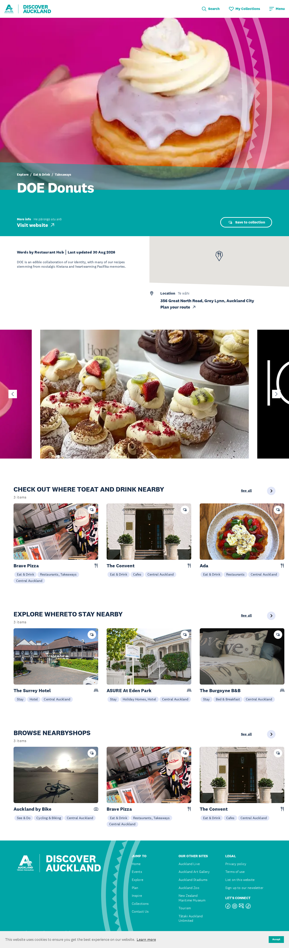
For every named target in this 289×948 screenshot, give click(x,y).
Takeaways (63, 174)
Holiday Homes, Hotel (139, 699)
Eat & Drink (41, 174)
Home (136, 864)
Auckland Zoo (189, 888)
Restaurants (235, 574)
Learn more (146, 939)
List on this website (240, 880)
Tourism (185, 908)
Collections (140, 903)
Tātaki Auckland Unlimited (191, 918)
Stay (20, 699)
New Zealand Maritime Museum (192, 898)
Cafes (137, 574)
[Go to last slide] (12, 394)
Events (137, 871)
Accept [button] (276, 939)
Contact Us (140, 911)
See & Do (23, 818)
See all (246, 490)
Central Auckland (29, 581)
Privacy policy (235, 864)
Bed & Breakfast (228, 699)
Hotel (34, 699)
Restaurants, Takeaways (58, 574)
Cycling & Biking (48, 818)
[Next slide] (276, 394)
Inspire (137, 895)
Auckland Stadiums (193, 880)
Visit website (32, 225)
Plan (135, 888)
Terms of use (235, 871)
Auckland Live (189, 864)
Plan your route (175, 307)
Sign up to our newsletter (244, 888)
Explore (23, 174)
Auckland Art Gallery (194, 871)
